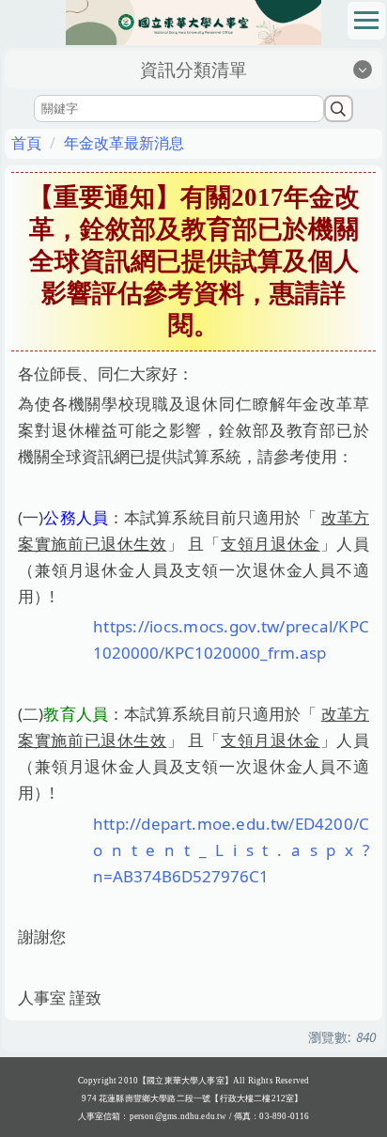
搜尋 (338, 108)
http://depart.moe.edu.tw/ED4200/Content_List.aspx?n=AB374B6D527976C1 (231, 850)
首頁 (26, 142)
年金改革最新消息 (124, 142)
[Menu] (366, 20)
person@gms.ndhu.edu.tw (178, 1116)
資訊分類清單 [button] (193, 69)
